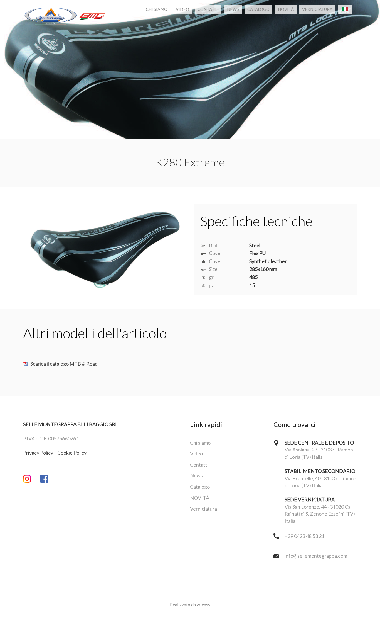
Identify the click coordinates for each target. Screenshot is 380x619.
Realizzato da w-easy (190, 604)
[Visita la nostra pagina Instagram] (31, 480)
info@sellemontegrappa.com (316, 556)
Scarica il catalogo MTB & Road (64, 364)
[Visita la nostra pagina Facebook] (49, 480)
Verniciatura (317, 9)
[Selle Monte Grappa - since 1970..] (65, 9)
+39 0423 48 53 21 (304, 536)
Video (182, 9)
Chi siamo (156, 9)
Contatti (208, 9)
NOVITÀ (286, 9)
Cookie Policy (72, 453)
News (233, 9)
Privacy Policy (38, 453)
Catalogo (258, 9)
